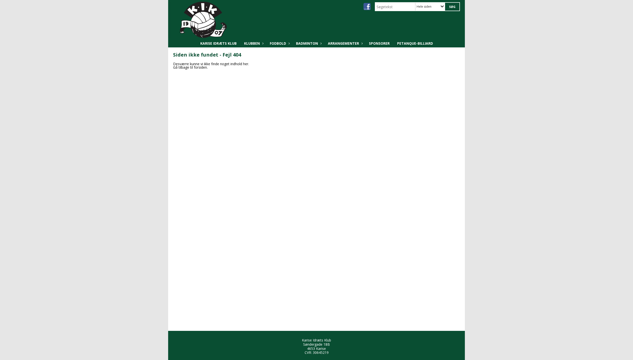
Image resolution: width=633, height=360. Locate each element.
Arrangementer (343, 43)
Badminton (307, 43)
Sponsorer (379, 43)
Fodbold (278, 43)
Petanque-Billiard (415, 43)
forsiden (200, 67)
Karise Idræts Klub (218, 43)
